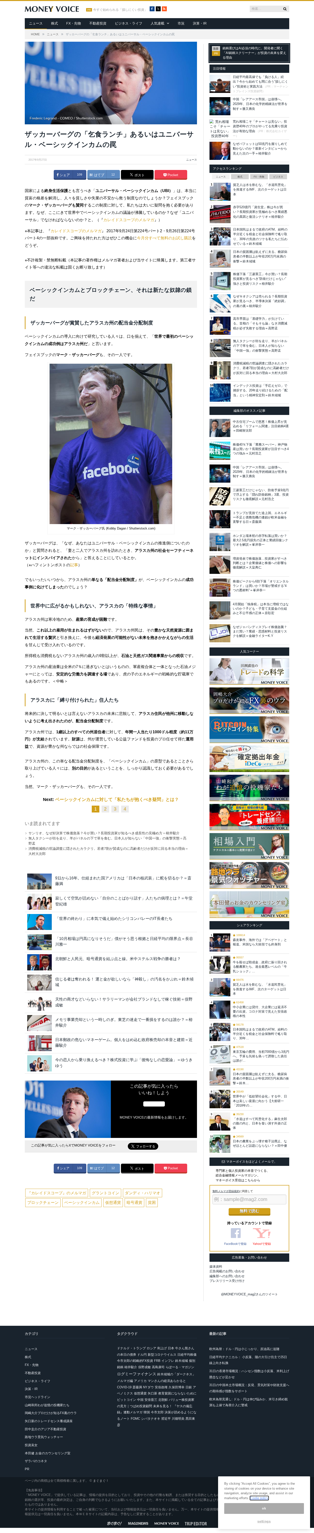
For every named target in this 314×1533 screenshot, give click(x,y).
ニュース (36, 23)
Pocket (172, 175)
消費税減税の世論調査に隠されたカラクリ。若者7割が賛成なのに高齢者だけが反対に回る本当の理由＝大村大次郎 (261, 368)
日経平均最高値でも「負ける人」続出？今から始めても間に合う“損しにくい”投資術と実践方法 (260, 81)
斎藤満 (137, 1387)
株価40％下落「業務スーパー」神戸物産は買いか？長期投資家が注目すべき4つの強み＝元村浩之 (261, 449)
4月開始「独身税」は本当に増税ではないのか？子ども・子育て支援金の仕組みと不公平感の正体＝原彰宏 (261, 608)
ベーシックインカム (82, 1202)
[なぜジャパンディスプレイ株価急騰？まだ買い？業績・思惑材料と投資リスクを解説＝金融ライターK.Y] (219, 633)
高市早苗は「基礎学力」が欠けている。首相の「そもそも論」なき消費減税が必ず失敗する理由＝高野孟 (260, 323)
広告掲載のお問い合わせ (227, 1271)
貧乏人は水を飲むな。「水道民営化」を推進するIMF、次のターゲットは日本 (260, 189)
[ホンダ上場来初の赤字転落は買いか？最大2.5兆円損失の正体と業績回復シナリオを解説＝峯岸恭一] (219, 542)
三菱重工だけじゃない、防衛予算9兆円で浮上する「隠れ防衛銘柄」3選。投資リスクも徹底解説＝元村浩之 (261, 494)
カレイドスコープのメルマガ (128, 220)
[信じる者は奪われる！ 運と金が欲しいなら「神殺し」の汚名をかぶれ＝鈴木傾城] (39, 983)
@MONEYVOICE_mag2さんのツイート (249, 1294)
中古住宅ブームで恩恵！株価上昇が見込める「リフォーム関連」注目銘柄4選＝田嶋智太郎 (261, 426)
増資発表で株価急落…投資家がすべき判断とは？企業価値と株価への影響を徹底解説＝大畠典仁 (260, 563)
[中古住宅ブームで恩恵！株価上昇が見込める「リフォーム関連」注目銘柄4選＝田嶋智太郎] (219, 428)
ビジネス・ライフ (128, 23)
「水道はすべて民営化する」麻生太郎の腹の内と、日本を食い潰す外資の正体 (260, 1123)
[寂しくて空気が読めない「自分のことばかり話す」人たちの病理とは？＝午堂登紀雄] (39, 902)
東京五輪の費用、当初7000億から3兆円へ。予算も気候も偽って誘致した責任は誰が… (261, 1056)
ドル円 (142, 1354)
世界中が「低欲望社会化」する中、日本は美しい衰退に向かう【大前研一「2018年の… (260, 1101)
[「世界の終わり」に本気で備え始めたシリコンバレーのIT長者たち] (39, 922)
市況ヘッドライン (37, 1397)
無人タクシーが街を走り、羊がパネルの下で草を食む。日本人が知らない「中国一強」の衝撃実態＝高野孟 (260, 345)
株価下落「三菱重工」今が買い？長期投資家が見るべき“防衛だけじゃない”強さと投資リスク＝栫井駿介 (260, 278)
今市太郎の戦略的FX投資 (135, 1361)
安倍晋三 (150, 1400)
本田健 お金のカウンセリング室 (47, 1453)
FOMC (135, 1418)
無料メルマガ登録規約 (225, 1191)
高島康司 (158, 1367)
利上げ (162, 1348)
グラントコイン (105, 1193)
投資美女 (31, 1445)
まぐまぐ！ (101, 1480)
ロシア (151, 1348)
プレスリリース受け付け (227, 1281)
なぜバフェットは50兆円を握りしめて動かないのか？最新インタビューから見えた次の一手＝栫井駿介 (260, 148)
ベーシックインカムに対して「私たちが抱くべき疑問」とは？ (117, 799)
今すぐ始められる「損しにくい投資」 (120, 10)
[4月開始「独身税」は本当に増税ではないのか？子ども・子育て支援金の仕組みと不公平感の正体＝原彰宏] (219, 610)
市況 (181, 23)
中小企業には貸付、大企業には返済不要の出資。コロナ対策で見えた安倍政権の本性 (260, 1011)
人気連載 (157, 23)
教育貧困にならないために (177, 1393)
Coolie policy (259, 1498)
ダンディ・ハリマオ (142, 1193)
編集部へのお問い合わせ (227, 1276)
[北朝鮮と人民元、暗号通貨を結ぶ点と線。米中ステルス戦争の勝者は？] (39, 962)
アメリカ (140, 1381)
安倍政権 (161, 1387)
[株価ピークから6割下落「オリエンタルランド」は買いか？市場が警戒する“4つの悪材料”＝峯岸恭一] (219, 588)
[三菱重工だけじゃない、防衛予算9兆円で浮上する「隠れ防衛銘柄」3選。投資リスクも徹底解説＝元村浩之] (219, 496)
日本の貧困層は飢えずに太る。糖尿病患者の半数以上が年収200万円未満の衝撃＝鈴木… (261, 1078)
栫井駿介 (130, 1367)
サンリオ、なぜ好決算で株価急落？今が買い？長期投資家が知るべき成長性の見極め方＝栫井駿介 (104, 833)
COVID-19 (124, 1387)
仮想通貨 (113, 1202)
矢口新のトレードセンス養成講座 (49, 1421)
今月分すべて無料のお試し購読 (164, 238)
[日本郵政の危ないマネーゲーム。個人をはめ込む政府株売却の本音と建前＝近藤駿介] (39, 1043)
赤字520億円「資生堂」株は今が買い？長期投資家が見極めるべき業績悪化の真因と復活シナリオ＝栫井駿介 (260, 212)
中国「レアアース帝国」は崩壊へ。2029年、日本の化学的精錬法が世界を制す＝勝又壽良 (260, 104)
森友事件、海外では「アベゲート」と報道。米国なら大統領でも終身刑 (260, 942)
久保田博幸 (176, 1387)
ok (264, 1508)
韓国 (147, 1412)
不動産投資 (97, 23)
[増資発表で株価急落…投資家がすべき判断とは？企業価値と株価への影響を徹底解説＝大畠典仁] (219, 565)
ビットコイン (126, 1400)
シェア (64, 175)
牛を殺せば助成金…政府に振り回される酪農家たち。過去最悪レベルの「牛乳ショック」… (260, 966)
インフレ (167, 1361)
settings (264, 1521)
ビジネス (278, 176)
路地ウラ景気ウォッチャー (44, 1437)
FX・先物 (73, 23)
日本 (171, 1348)
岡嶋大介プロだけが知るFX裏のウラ (51, 1413)
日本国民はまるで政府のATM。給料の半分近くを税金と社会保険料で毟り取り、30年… (260, 1034)
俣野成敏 (144, 1367)
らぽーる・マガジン (180, 1367)
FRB (157, 1361)
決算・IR (200, 23)
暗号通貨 (134, 1202)
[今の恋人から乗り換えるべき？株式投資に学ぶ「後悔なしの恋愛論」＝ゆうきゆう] (39, 1063)
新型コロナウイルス (162, 1354)
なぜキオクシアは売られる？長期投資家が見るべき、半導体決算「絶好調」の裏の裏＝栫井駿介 (260, 301)
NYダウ (148, 1387)
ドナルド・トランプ (131, 1348)
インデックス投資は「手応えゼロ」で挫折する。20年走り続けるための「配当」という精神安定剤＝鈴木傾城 (260, 390)
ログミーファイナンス (136, 1374)
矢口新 (152, 1393)
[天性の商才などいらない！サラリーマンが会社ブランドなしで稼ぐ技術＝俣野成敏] (39, 1003)
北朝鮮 (163, 1400)
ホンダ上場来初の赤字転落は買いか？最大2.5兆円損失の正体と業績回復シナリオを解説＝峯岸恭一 (260, 540)
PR (27, 1469)
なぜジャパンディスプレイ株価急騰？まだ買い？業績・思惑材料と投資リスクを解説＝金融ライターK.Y (260, 631)
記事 (74, 565)
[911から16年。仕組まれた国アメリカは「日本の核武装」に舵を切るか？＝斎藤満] (39, 881)
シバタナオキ (150, 1418)
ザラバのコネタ (36, 1461)
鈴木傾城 (181, 1361)
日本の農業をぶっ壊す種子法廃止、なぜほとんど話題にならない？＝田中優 (260, 1143)
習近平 (166, 1418)
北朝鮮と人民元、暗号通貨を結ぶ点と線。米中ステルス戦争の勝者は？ (118, 959)
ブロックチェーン (43, 1202)
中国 (140, 1400)
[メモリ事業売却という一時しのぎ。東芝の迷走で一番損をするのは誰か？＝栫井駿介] (39, 1023)
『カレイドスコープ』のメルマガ (56, 1193)
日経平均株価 (186, 1354)
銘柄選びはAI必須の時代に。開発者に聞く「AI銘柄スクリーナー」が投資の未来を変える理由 (254, 53)
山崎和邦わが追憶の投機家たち (47, 1405)
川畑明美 (178, 1418)
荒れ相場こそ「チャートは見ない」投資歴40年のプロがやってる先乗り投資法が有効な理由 (260, 126)
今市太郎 (157, 1412)
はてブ (98, 175)
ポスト (139, 175)
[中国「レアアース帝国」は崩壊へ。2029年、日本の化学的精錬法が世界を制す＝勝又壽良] (219, 473)
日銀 (188, 1387)
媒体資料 (215, 1266)
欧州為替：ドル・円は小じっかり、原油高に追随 (244, 1349)
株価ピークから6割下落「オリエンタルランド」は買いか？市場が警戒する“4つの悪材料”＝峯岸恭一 (261, 586)
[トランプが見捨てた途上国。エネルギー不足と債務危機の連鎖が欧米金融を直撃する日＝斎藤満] (219, 519)
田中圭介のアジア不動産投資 (45, 1429)
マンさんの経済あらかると (167, 1381)
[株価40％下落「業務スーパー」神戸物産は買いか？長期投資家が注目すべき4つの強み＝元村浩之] (219, 451)
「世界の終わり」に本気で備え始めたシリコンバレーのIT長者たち (113, 918)
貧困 (152, 1202)
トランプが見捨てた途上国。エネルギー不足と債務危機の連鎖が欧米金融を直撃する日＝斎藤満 (260, 517)
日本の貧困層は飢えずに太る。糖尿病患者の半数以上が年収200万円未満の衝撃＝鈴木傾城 (260, 256)
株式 (54, 23)
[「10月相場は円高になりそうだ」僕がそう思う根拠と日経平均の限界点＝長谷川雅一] (39, 942)
